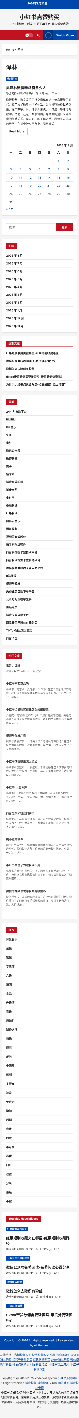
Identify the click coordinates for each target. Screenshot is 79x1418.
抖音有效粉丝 (14, 482)
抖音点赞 (11, 489)
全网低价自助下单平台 (21, 93)
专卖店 (10, 966)
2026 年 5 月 (14, 279)
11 (20, 177)
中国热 (10, 1065)
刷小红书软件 (14, 839)
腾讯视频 (11, 529)
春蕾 (9, 1156)
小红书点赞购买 (39, 17)
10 (11, 177)
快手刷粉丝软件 (16, 544)
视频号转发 (13, 583)
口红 (9, 1165)
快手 (9, 466)
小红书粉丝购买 (60, 1355)
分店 (9, 1183)
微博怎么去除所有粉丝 (20, 368)
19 (30, 185)
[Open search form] (38, 35)
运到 (9, 1074)
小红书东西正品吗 (17, 683)
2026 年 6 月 (14, 271)
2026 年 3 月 (14, 294)
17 (11, 185)
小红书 (10, 442)
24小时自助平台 (16, 411)
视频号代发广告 (16, 735)
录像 (9, 948)
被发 (9, 1092)
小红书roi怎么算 (16, 787)
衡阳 (9, 1110)
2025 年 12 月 (15, 318)
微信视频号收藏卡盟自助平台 (24, 568)
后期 (9, 1119)
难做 (9, 957)
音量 (9, 1129)
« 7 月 (10, 209)
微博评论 (12, 78)
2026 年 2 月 (14, 302)
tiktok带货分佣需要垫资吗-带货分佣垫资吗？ (35, 376)
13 (39, 177)
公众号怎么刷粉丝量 (18, 1258)
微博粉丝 (11, 458)
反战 (9, 1056)
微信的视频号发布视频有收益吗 (26, 891)
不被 (9, 1201)
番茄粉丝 (11, 505)
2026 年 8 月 (14, 255)
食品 (9, 993)
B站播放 (11, 575)
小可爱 (10, 1147)
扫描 (9, 1038)
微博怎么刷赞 (14, 1282)
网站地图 (63, 1383)
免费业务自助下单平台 (20, 591)
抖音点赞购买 (20, 1364)
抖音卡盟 (11, 638)
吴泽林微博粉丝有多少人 (26, 88)
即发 (9, 1138)
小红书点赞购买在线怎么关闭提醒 (27, 709)
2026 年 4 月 (14, 287)
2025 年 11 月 (14, 326)
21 (49, 185)
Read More (18, 132)
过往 (9, 1174)
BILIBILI (11, 419)
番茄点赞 (11, 607)
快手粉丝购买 (40, 1355)
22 (58, 185)
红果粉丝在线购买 (17, 1229)
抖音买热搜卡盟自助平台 (21, 552)
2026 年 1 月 (14, 310)
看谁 (9, 1011)
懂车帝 (10, 474)
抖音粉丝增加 (38, 1364)
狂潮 (9, 984)
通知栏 (10, 1020)
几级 (9, 975)
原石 (9, 1047)
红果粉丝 (11, 513)
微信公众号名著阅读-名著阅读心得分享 (31, 361)
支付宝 (10, 497)
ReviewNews (66, 1340)
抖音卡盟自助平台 (17, 615)
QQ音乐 (11, 427)
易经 (9, 1192)
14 (49, 177)
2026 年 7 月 (14, 263)
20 (39, 185)
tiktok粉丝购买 (60, 1359)
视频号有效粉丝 (16, 536)
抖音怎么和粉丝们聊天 (20, 813)
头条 (9, 435)
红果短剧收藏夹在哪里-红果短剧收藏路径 (32, 353)
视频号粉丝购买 (22, 1359)
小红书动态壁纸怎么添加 (21, 761)
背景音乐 (11, 939)
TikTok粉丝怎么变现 (19, 630)
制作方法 (11, 1029)
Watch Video (65, 35)
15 (58, 177)
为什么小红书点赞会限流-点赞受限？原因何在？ (36, 384)
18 (20, 185)
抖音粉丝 (30, 1383)
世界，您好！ (14, 665)
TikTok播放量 (14, 1306)
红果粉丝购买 (41, 1359)
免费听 (10, 1102)
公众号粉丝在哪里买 (19, 599)
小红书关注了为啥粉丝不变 (23, 865)
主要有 (10, 1083)
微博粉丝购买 (22, 1355)
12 (30, 177)
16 (68, 177)
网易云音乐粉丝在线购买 (21, 622)
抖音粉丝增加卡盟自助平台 (23, 560)
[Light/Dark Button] (29, 35)
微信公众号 (13, 450)
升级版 (10, 1002)
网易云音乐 (13, 521)
